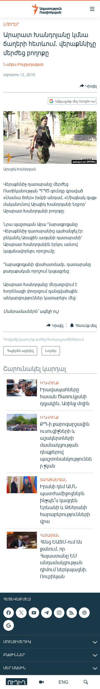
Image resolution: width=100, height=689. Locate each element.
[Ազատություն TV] (41, 682)
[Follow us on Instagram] (59, 612)
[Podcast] (84, 612)
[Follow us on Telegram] (46, 612)
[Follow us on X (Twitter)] (21, 612)
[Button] (88, 85)
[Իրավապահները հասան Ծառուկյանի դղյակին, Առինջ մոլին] (22, 387)
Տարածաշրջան (53, 480)
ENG (63, 682)
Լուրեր (11, 24)
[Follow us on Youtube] (34, 612)
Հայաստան (49, 535)
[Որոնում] (86, 682)
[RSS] (71, 612)
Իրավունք (49, 383)
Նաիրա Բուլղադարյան (23, 64)
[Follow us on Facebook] (8, 612)
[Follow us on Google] (8, 625)
